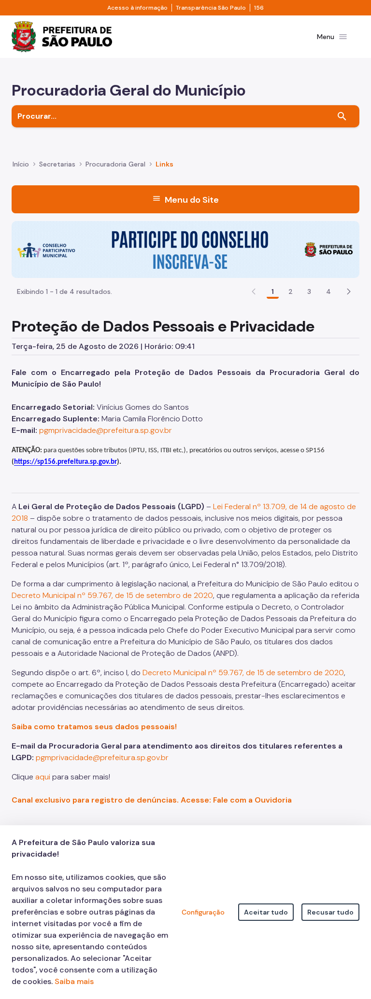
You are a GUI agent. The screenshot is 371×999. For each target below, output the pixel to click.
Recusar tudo (330, 912)
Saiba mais (74, 981)
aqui (42, 777)
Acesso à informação (137, 8)
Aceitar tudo (266, 912)
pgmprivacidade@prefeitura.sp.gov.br (105, 430)
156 (259, 8)
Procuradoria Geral (115, 164)
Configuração (203, 912)
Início (21, 164)
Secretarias (57, 164)
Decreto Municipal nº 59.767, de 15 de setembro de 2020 (112, 595)
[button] (348, 291)
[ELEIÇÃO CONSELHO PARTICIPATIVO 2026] (185, 249)
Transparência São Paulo (211, 8)
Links (164, 164)
